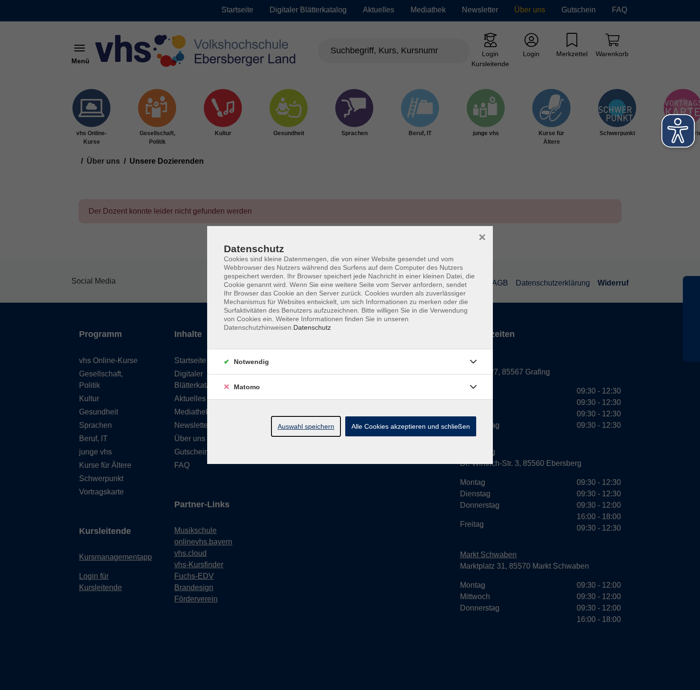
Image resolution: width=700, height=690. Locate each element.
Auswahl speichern (306, 426)
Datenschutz (312, 327)
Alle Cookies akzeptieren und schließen (410, 426)
